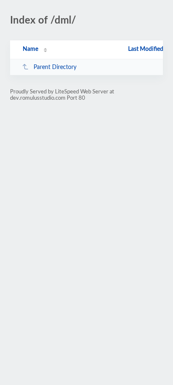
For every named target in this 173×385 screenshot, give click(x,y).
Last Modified (145, 49)
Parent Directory (55, 67)
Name (30, 49)
